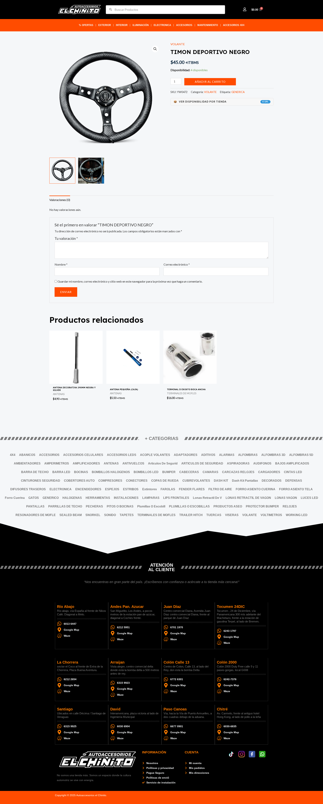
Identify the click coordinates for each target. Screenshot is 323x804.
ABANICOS (27, 454)
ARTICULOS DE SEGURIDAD (202, 463)
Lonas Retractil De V (207, 497)
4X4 (12, 454)
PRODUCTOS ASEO (227, 506)
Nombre (61, 264)
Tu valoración (66, 238)
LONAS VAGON (286, 497)
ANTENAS (111, 463)
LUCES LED (309, 497)
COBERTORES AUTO (79, 480)
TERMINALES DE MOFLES (156, 515)
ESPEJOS (112, 489)
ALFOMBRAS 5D (301, 454)
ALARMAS (226, 454)
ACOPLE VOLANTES (155, 454)
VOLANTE (177, 44)
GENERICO (51, 497)
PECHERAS (94, 506)
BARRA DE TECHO (35, 472)
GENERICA (238, 92)
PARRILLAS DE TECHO (65, 506)
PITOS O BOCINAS (120, 506)
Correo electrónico (177, 264)
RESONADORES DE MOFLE (36, 515)
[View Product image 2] (91, 171)
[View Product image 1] (62, 171)
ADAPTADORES (185, 454)
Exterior (104, 25)
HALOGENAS (72, 497)
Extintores (149, 489)
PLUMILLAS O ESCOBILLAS (189, 506)
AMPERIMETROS (56, 463)
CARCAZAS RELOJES (238, 472)
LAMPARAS (150, 497)
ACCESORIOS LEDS (121, 454)
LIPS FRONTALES (176, 497)
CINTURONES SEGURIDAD (40, 480)
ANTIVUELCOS (133, 463)
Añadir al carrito (210, 81)
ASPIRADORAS (238, 463)
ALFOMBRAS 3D (273, 454)
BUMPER (169, 472)
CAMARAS (210, 472)
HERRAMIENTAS (98, 497)
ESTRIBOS (131, 489)
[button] (155, 49)
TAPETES (127, 515)
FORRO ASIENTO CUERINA (255, 489)
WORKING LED (296, 515)
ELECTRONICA (162, 25)
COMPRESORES (110, 480)
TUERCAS (213, 515)
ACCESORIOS (184, 25)
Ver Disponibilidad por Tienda (221, 101)
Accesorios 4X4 (233, 25)
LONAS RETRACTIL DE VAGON (248, 497)
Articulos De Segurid (163, 463)
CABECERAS (189, 472)
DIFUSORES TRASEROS (28, 489)
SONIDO (110, 515)
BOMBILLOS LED (146, 472)
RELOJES (290, 506)
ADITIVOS (208, 454)
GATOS (33, 497)
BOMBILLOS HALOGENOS (111, 472)
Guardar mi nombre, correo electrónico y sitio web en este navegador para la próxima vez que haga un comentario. (130, 281)
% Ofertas (86, 25)
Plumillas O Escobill (151, 506)
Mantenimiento (207, 25)
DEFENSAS (293, 480)
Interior (121, 25)
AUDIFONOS (262, 463)
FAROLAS (168, 489)
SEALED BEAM (70, 515)
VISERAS (232, 515)
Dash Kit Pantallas (245, 480)
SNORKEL (92, 515)
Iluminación (141, 25)
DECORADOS (272, 480)
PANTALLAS (35, 506)
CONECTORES (136, 480)
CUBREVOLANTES (196, 480)
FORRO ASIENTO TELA (296, 489)
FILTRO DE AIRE (220, 489)
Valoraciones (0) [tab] (59, 200)
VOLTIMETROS (271, 515)
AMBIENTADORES (27, 463)
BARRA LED (61, 472)
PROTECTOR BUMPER (262, 506)
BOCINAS (81, 472)
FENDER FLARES (192, 489)
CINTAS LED (293, 472)
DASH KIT (221, 480)
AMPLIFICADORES (86, 463)
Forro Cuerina (15, 497)
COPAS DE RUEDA (165, 480)
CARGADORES (269, 472)
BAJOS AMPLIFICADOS (292, 463)
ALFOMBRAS (248, 454)
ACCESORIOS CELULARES (83, 454)
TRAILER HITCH (191, 515)
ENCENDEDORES (88, 489)
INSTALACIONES (126, 497)
